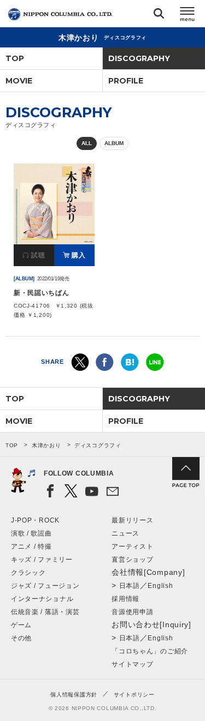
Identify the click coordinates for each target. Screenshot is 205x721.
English (160, 586)
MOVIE (18, 81)
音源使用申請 (132, 612)
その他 (21, 638)
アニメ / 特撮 (31, 546)
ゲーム (21, 625)
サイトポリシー (134, 695)
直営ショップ (132, 559)
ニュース (125, 533)
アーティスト (132, 546)
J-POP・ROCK (35, 520)
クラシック (28, 572)
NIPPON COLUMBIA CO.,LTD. (60, 14)
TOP (14, 58)
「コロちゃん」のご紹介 (150, 651)
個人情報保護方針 (73, 695)
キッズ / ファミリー (42, 559)
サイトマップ (132, 664)
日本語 (129, 586)
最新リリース (132, 520)
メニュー (187, 15)
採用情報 (125, 599)
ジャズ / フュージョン (45, 586)
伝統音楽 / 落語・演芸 (45, 612)
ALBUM (114, 143)
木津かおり (46, 445)
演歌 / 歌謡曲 (31, 533)
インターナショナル (42, 599)
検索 (158, 15)
